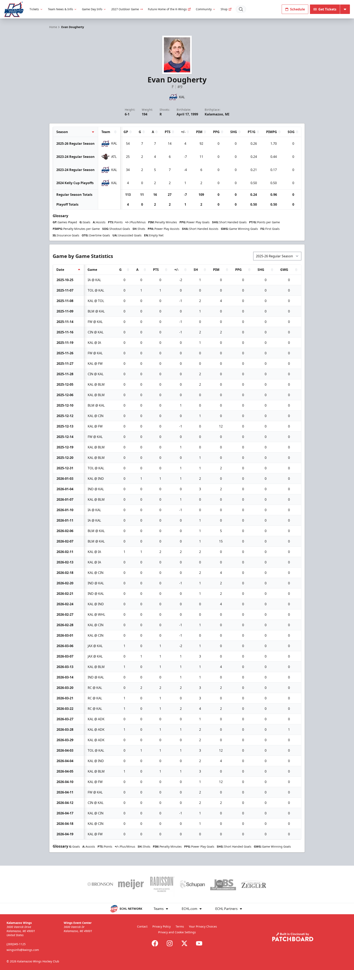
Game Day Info (92, 9)
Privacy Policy (161, 926)
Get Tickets (327, 9)
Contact (142, 926)
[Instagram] (169, 943)
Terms (180, 926)
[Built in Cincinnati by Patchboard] (292, 936)
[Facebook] (155, 943)
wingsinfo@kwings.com (23, 950)
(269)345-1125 (16, 944)
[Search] (241, 9)
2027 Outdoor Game (125, 9)
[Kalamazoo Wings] (14, 9)
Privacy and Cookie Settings (177, 932)
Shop (224, 9)
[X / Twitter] (184, 943)
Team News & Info (60, 9)
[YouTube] (199, 943)
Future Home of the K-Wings (167, 9)
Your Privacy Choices (203, 926)
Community (204, 9)
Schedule (297, 9)
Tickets (34, 9)
